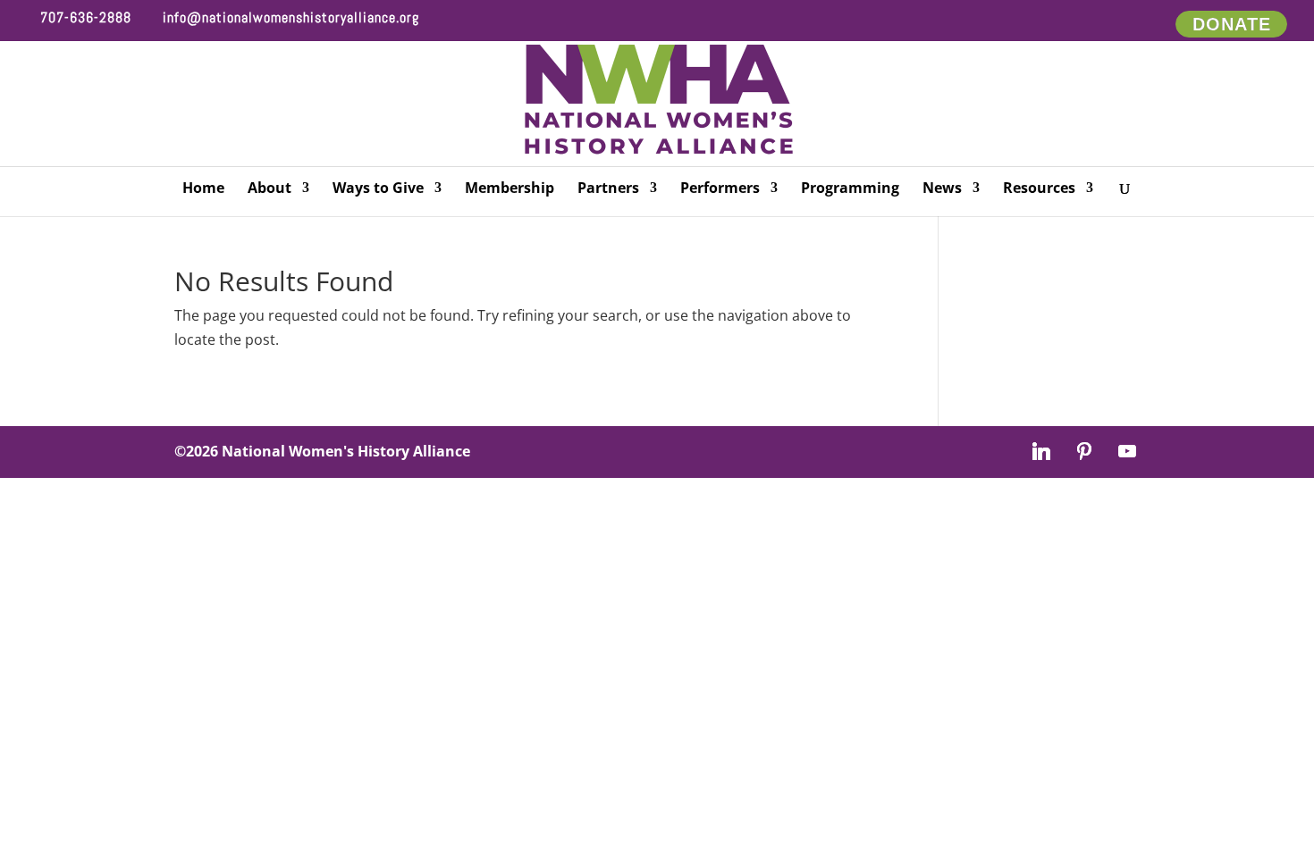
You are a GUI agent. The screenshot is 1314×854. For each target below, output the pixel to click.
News (942, 189)
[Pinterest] (1084, 451)
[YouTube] (1127, 451)
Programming (850, 189)
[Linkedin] (1041, 451)
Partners (608, 189)
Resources (1039, 189)
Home (203, 189)
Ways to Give (378, 189)
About (269, 189)
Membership (509, 189)
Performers (720, 189)
